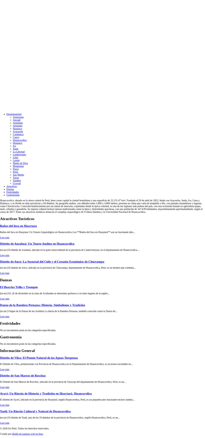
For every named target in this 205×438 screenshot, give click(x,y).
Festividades (12, 192)
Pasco (16, 169)
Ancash (16, 120)
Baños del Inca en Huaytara (18, 226)
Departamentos (14, 114)
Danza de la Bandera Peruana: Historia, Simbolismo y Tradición (42, 305)
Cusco (16, 137)
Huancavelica (20, 140)
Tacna (16, 177)
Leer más (4, 237)
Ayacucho (18, 131)
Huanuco (17, 128)
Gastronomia (12, 195)
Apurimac (18, 122)
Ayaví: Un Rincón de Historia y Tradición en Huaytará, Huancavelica (46, 393)
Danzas (10, 189)
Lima (15, 157)
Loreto (16, 160)
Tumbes (17, 180)
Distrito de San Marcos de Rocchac (23, 375)
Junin (15, 148)
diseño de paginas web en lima (27, 434)
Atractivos (11, 186)
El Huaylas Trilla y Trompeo (19, 287)
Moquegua (18, 166)
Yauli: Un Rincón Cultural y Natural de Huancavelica (35, 411)
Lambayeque (19, 154)
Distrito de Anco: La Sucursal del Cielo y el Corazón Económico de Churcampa (52, 261)
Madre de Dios (20, 163)
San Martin (18, 174)
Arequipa (17, 125)
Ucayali (17, 183)
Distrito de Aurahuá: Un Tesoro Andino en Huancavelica (37, 243)
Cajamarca (18, 134)
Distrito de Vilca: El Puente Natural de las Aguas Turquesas (39, 357)
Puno (15, 172)
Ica (14, 146)
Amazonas (18, 117)
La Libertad (19, 151)
